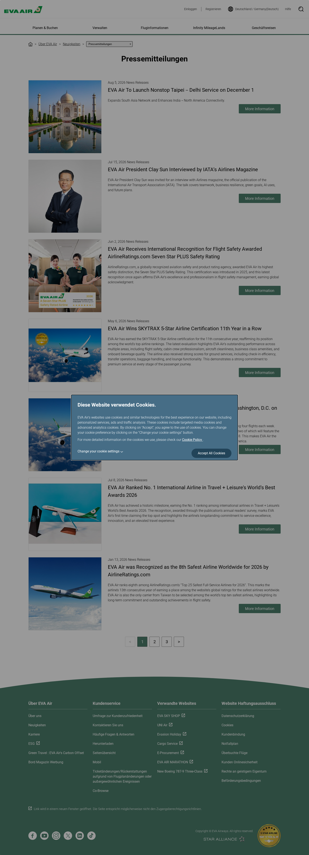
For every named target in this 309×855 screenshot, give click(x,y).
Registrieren (213, 9)
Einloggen (190, 9)
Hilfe (288, 9)
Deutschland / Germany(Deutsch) (257, 9)
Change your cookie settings (98, 451)
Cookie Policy (192, 440)
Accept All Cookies (211, 453)
